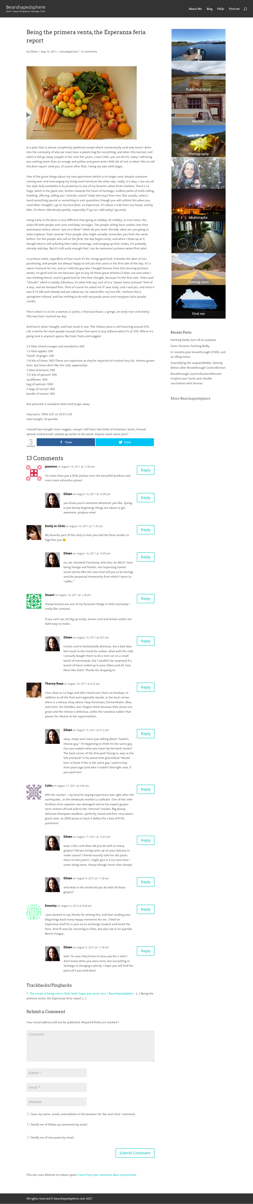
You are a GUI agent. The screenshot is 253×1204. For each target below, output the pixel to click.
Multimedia (198, 217)
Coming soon (198, 282)
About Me (195, 9)
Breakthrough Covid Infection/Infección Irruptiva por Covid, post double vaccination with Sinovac (196, 378)
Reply (145, 470)
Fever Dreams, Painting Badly (190, 346)
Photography (198, 154)
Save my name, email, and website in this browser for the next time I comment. (83, 1114)
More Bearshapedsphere (190, 398)
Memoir (198, 121)
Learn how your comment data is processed (107, 1175)
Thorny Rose (54, 684)
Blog (209, 9)
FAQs (220, 9)
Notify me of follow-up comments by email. (59, 1124)
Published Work (198, 89)
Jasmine (51, 466)
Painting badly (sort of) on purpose (193, 340)
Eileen (34, 51)
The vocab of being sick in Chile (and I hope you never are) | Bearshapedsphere (82, 993)
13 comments (89, 51)
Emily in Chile (55, 526)
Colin (49, 786)
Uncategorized (69, 51)
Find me (234, 9)
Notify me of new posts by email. (52, 1137)
